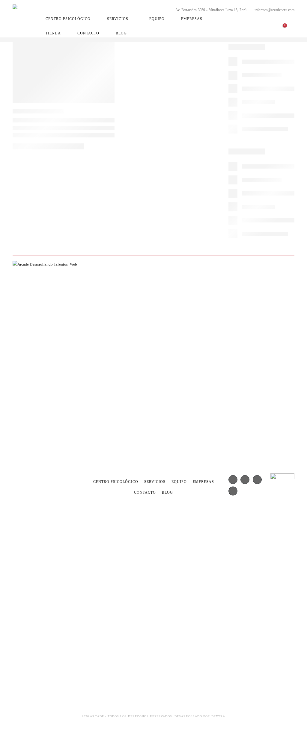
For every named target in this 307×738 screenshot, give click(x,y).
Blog (121, 33)
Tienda (53, 33)
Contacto (88, 33)
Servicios (117, 19)
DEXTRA (218, 716)
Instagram (271, 21)
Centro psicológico (68, 19)
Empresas (191, 19)
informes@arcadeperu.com (273, 10)
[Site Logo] (27, 18)
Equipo (157, 19)
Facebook (261, 21)
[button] (289, 29)
